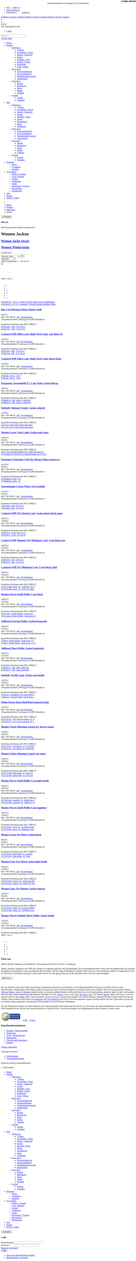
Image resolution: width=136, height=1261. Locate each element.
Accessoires (11, 1201)
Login (8, 31)
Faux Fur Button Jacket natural (23, 888)
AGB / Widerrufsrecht (15, 1035)
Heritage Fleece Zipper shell (21, 309)
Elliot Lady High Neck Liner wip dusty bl (31, 334)
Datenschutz (11, 1038)
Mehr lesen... (7, 978)
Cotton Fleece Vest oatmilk (23, 486)
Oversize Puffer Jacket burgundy (24, 621)
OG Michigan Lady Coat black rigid (29, 567)
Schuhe (15, 1124)
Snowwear (16, 1098)
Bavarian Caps (86, 994)
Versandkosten (26, 317)
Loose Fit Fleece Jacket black (21, 834)
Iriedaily (27, 992)
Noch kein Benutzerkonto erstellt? (20, 1255)
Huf (76, 994)
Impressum (11, 1033)
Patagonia (38, 999)
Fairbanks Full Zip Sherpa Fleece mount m (30, 459)
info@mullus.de (13, 10)
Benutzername (7, 1242)
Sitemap (9, 1042)
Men (8, 1132)
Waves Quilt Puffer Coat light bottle (25, 780)
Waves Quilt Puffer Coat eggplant (23, 807)
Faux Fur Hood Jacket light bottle (24, 861)
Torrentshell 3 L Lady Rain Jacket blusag (29, 383)
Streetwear (10, 210)
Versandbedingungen (15, 1058)
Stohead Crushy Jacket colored (23, 408)
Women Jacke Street (15, 241)
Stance (60, 994)
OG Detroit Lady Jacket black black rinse (32, 513)
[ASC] (22, 256)
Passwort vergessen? (9, 1248)
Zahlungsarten (12, 1056)
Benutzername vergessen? (17, 1257)
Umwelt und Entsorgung (16, 1040)
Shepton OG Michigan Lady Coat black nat (33, 540)
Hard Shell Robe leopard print (25, 702)
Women (9, 207)
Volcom (4, 992)
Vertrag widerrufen (9, 1047)
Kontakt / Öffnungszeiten (17, 1031)
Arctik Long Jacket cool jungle (22, 675)
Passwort (5, 1245)
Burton (11, 992)
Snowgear (16, 1110)
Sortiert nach (6, 253)
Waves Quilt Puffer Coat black (22, 594)
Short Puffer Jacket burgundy (22, 648)
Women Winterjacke (15, 247)
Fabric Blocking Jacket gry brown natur (27, 726)
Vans (18, 992)
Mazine (106, 994)
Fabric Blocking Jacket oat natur (23, 753)
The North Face (53, 999)
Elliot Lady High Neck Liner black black (31, 358)
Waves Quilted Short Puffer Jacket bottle (27, 915)
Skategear (10, 1191)
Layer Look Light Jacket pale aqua (24, 432)
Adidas (22, 997)
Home (9, 205)
